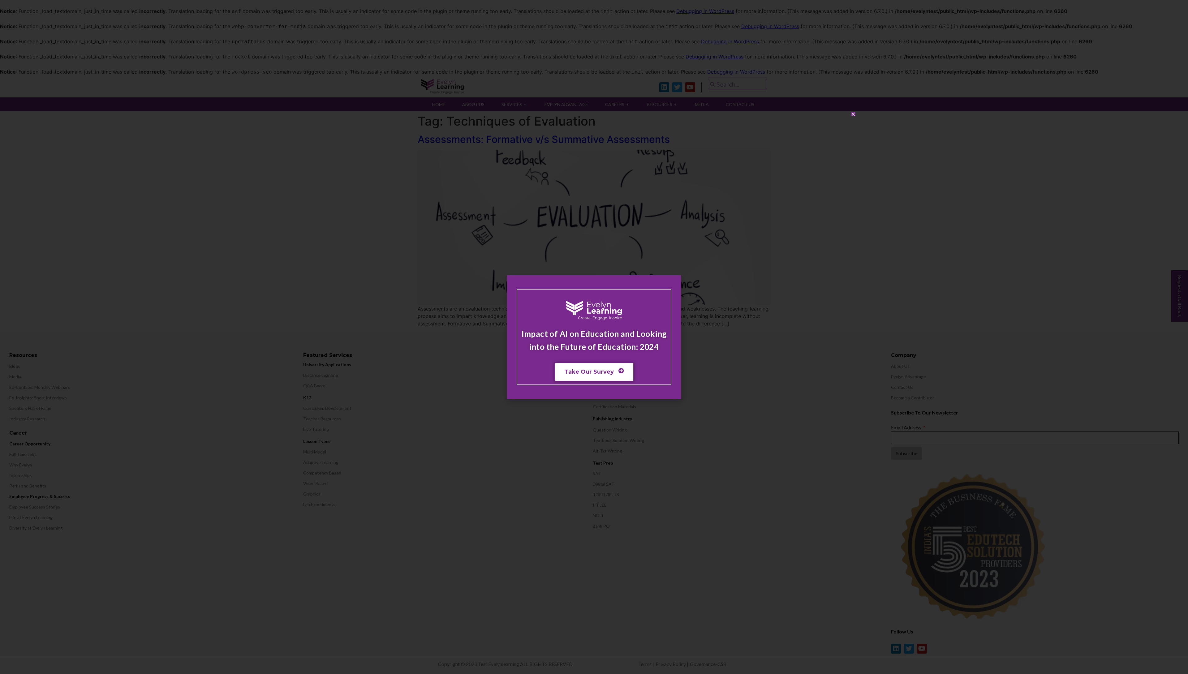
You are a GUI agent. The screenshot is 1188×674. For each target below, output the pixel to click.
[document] (594, 337)
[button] (853, 114)
